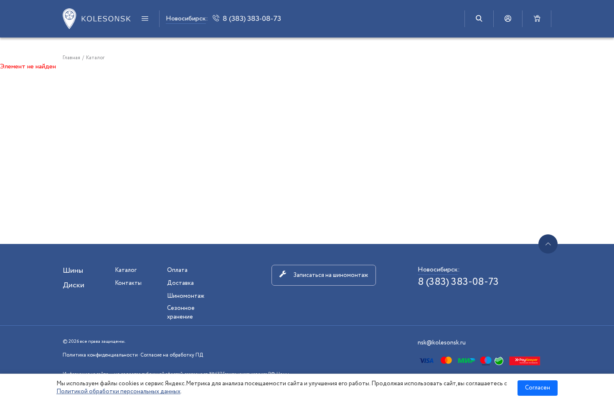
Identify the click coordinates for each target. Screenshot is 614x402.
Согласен (537, 388)
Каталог (126, 270)
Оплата (177, 270)
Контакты (128, 283)
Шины (73, 270)
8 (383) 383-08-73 (458, 282)
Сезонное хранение (181, 312)
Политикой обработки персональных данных (118, 391)
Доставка (180, 283)
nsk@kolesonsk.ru (442, 343)
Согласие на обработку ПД (171, 355)
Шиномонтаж (185, 296)
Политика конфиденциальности (100, 355)
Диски (73, 285)
